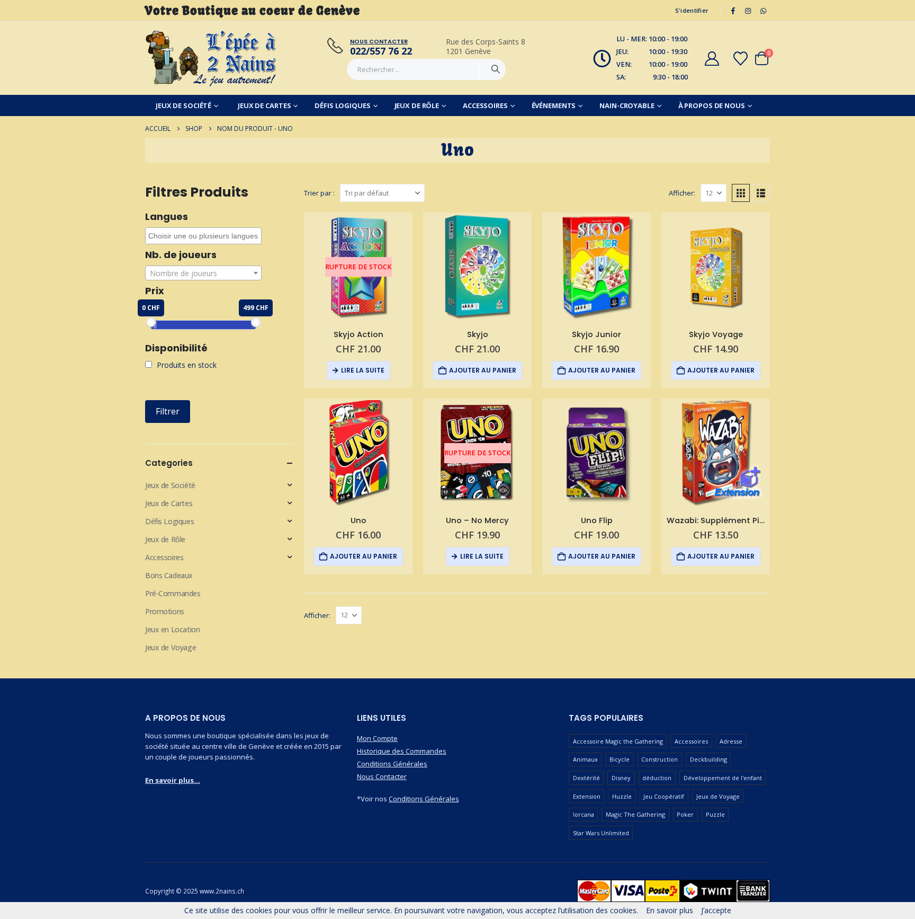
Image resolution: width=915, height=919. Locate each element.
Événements (554, 105)
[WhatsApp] (763, 10)
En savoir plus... (172, 780)
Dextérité (586, 778)
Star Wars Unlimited (601, 833)
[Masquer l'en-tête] (211, 58)
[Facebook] (733, 10)
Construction (659, 759)
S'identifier (691, 10)
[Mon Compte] (711, 58)
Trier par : (319, 193)
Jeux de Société (183, 105)
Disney (621, 778)
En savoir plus (669, 910)
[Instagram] (748, 10)
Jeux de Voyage (170, 647)
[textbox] (203, 273)
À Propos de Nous (711, 105)
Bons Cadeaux (169, 575)
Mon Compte (377, 738)
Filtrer (168, 411)
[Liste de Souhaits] (740, 58)
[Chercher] (495, 69)
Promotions (164, 611)
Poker (685, 814)
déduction (656, 778)
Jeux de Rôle (416, 105)
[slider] (151, 322)
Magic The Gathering (635, 814)
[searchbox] (204, 236)
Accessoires (485, 105)
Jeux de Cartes (264, 105)
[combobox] (203, 235)
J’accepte (716, 910)
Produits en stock (186, 365)
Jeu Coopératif (663, 796)
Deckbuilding (708, 759)
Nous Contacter (382, 776)
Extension (586, 796)
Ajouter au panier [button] (482, 370)
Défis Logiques (342, 105)
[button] (741, 193)
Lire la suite (362, 370)
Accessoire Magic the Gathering (618, 741)
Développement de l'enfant (723, 778)
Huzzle (622, 796)
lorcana (583, 814)
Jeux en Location (172, 629)
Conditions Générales (392, 763)
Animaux (585, 759)
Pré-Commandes (173, 593)
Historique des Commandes (401, 751)
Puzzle (715, 814)
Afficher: (682, 193)
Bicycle (619, 759)
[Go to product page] (477, 267)
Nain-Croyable (626, 105)
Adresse (731, 741)
